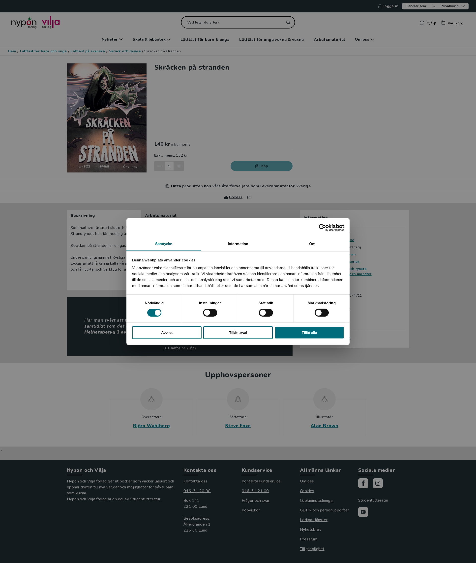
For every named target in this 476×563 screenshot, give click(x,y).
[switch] (210, 313)
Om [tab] (312, 244)
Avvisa (167, 333)
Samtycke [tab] (163, 244)
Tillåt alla (309, 333)
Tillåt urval (238, 333)
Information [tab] (238, 244)
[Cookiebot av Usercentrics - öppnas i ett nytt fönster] (322, 227)
